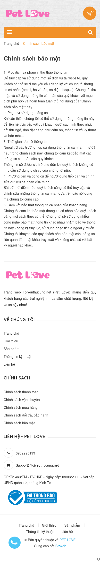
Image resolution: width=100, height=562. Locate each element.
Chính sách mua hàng (21, 407)
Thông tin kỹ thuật (17, 356)
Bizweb (60, 545)
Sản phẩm (11, 348)
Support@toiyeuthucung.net (37, 465)
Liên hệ (9, 364)
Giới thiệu (11, 341)
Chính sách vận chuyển (22, 399)
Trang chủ (11, 333)
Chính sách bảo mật (19, 422)
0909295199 (25, 453)
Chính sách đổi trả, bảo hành (26, 415)
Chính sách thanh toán (21, 391)
